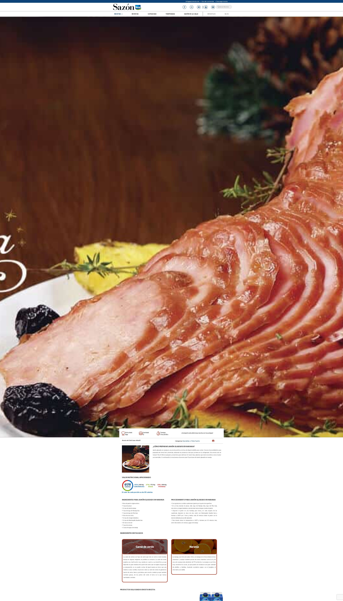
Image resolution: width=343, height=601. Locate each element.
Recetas (117, 14)
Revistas (135, 14)
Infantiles (211, 14)
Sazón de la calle (191, 14)
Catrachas (152, 14)
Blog (227, 14)
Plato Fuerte (195, 441)
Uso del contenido (208, 1)
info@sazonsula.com (192, 1)
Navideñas (186, 441)
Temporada (170, 14)
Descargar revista (222, 1)
